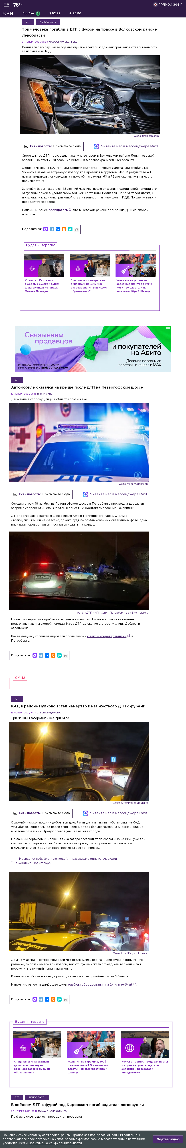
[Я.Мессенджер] (70, 229)
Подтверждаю (168, 1139)
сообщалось (58, 210)
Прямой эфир (170, 4)
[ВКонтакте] (58, 229)
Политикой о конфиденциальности (55, 1143)
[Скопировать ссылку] (76, 230)
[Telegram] (52, 229)
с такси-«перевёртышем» (106, 636)
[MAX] (45, 229)
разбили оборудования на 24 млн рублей (100, 984)
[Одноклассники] (64, 229)
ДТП (28, 22)
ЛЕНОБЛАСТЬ (48, 22)
